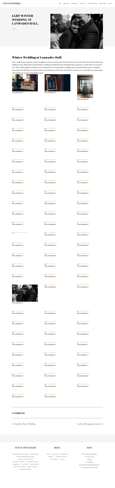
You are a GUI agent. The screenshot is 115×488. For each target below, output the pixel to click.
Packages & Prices (92, 3)
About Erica (66, 3)
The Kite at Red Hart (19, 461)
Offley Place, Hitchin (20, 466)
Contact (110, 3)
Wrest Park (25, 464)
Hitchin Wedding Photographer (25, 456)
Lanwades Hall (34, 464)
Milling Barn (16, 464)
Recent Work (102, 3)
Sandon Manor (34, 454)
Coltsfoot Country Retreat (25, 459)
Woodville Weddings (25, 469)
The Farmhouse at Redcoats (20, 454)
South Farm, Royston (32, 461)
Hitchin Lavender (32, 466)
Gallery (82, 3)
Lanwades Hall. (51, 57)
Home (59, 3)
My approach (74, 3)
